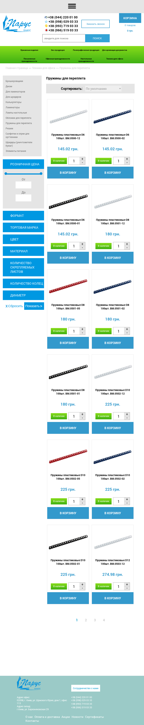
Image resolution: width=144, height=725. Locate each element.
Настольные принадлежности (86, 59)
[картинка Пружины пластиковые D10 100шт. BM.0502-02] (113, 457)
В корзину (68, 173)
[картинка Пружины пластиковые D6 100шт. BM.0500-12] (68, 116)
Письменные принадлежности (29, 59)
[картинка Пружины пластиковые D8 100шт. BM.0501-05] (68, 286)
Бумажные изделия (29, 50)
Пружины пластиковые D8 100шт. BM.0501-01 (68, 391)
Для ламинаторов (15, 91)
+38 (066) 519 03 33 (63, 30)
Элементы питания (16, 150)
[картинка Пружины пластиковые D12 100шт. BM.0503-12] (113, 542)
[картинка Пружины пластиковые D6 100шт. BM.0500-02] (113, 116)
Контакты (32, 721)
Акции (66, 717)
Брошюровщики (14, 80)
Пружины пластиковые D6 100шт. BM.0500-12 (68, 136)
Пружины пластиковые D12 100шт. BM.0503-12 (112, 561)
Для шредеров (13, 96)
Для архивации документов (114, 50)
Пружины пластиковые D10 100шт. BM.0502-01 (68, 561)
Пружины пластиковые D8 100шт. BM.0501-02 (112, 306)
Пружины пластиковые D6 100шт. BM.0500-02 (112, 136)
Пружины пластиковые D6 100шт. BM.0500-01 (68, 221)
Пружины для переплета (19, 123)
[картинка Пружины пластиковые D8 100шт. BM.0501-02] (113, 286)
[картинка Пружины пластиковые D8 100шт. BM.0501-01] (68, 372)
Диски (9, 86)
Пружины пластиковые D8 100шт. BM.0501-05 (68, 306)
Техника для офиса (114, 58)
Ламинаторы (13, 107)
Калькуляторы (13, 102)
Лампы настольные (16, 112)
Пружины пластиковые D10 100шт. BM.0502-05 (68, 476)
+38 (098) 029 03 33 (63, 21)
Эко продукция (58, 50)
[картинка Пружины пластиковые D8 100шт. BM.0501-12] (113, 201)
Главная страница (17, 68)
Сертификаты (94, 717)
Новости (77, 717)
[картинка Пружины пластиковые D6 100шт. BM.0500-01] (68, 201)
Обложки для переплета (18, 117)
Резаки (9, 128)
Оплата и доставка (47, 717)
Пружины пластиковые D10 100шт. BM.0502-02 (112, 476)
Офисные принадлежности (58, 58)
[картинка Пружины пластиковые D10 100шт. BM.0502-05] (68, 457)
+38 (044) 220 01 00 (63, 17)
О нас (29, 717)
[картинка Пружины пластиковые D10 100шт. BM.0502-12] (113, 372)
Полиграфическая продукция (86, 50)
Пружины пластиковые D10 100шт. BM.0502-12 (112, 391)
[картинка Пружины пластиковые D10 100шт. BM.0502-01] (68, 542)
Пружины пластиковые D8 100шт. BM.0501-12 (112, 221)
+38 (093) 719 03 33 (63, 26)
